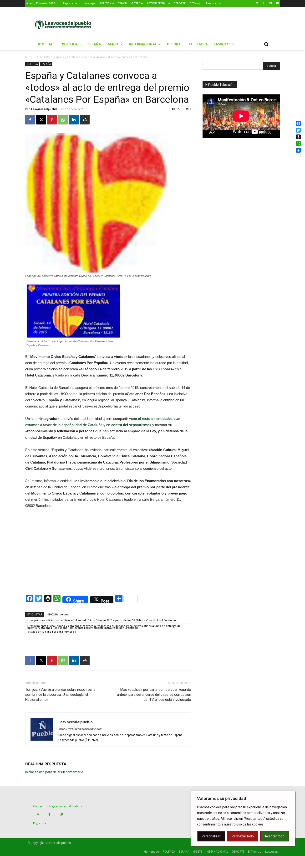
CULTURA (43, 57)
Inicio (28, 57)
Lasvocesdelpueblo (44, 109)
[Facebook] (264, 3)
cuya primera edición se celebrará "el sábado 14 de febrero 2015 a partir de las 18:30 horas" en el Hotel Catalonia (101, 620)
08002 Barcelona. (58, 614)
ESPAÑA (46, 64)
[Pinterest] (52, 119)
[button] (266, 44)
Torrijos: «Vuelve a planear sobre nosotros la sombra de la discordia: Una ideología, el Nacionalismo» (60, 694)
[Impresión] (85, 119)
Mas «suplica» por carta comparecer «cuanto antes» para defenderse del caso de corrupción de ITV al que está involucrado (154, 694)
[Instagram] (270, 3)
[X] (41, 119)
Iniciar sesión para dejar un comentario (54, 772)
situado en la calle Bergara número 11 (52, 631)
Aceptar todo (275, 836)
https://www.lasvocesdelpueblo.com (80, 728)
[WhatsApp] (63, 119)
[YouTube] (277, 3)
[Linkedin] (74, 119)
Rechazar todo (243, 836)
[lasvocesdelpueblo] (65, 25)
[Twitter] (257, 3)
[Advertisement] (193, 24)
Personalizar (211, 836)
